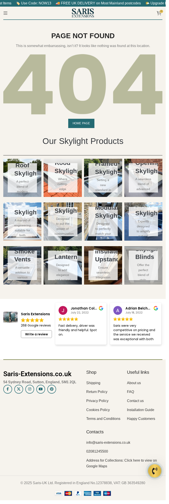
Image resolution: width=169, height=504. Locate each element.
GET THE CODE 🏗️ (83, 307)
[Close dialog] (34, 190)
